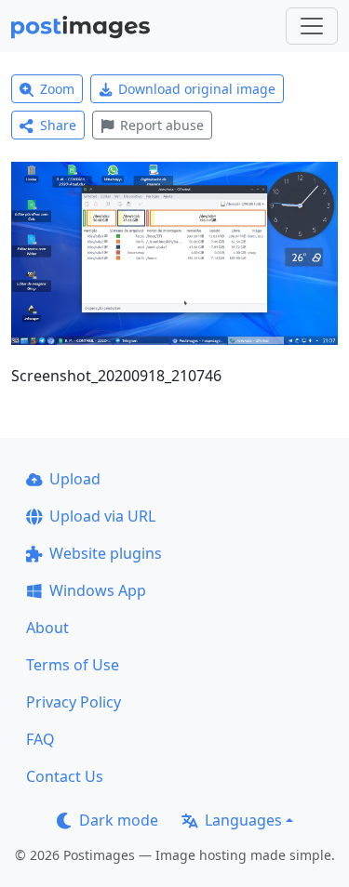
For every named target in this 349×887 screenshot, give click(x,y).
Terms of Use (72, 665)
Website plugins (105, 553)
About (47, 627)
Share (58, 125)
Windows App (97, 590)
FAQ (40, 739)
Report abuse (162, 125)
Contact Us (64, 776)
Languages (243, 820)
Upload (75, 479)
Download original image (196, 89)
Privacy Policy (73, 702)
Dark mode (118, 820)
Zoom (57, 89)
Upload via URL (102, 516)
